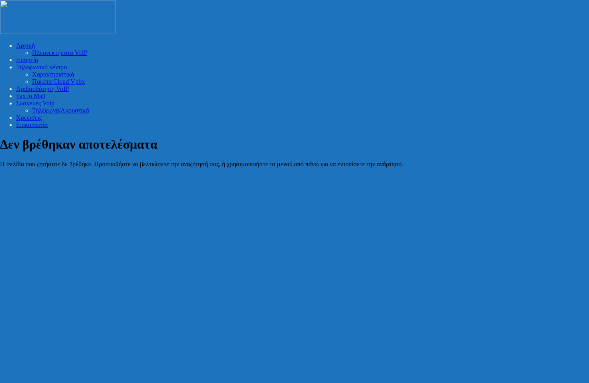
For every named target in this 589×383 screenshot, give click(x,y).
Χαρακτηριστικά (53, 74)
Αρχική (25, 45)
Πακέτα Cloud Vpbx (58, 81)
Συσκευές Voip (35, 103)
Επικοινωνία (32, 124)
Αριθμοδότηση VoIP (42, 88)
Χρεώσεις (29, 117)
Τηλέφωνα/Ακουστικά (60, 110)
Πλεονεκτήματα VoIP (59, 52)
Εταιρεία (27, 59)
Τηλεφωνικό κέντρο (41, 67)
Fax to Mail (30, 96)
